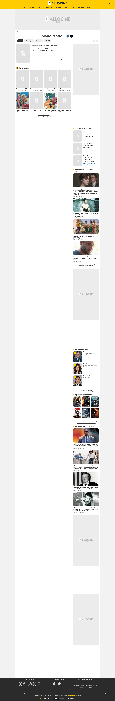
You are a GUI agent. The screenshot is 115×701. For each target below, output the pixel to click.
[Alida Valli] (77, 160)
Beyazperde (76, 685)
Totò (84, 131)
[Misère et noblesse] (50, 100)
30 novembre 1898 (43, 48)
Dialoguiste (54, 45)
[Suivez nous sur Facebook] (21, 684)
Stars (22, 31)
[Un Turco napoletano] (64, 100)
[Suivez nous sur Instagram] (30, 684)
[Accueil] (57, 3)
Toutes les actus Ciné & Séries (86, 265)
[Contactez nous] (39, 684)
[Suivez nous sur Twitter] (25, 684)
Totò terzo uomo (87, 147)
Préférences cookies (53, 693)
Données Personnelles (64, 693)
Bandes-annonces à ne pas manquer (86, 422)
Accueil (18, 31)
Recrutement (21, 693)
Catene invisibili (87, 159)
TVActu (58, 8)
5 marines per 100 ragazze (22, 88)
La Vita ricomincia (87, 157)
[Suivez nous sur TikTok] (34, 684)
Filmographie (24, 68)
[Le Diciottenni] (64, 79)
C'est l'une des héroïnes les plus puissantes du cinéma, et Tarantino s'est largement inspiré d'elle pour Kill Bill (85, 215)
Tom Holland (86, 375)
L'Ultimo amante (50, 88)
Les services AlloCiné (95, 693)
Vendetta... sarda (87, 149)
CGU (32, 693)
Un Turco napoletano (64, 110)
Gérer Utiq (103, 693)
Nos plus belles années (36, 88)
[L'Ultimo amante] (50, 79)
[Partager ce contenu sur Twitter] (71, 36)
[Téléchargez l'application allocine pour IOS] (54, 683)
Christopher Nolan (88, 352)
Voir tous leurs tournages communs (89, 164)
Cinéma (32, 8)
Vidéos (66, 8)
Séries (40, 8)
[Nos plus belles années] (36, 79)
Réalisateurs (27, 31)
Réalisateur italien (34, 31)
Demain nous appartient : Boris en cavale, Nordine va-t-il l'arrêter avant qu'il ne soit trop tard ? (85, 258)
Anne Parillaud (87, 364)
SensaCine (89, 683)
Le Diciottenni (64, 88)
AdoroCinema (90, 685)
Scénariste (46, 45)
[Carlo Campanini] (77, 148)
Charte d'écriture (84, 693)
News (25, 8)
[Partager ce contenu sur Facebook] (67, 36)
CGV (35, 693)
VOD (73, 8)
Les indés (81, 8)
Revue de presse (75, 693)
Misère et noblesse (50, 110)
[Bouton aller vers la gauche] (94, 41)
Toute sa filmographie (43, 116)
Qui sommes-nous (12, 693)
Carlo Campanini (87, 143)
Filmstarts (76, 683)
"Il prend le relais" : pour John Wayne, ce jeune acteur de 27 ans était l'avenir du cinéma (85, 488)
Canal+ (89, 8)
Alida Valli (85, 155)
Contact (5, 693)
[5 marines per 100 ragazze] (22, 79)
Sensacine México (83, 687)
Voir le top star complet (86, 390)
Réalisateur (39, 45)
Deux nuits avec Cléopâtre (36, 110)
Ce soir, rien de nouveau (89, 161)
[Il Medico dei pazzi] (22, 100)
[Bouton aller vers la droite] (97, 41)
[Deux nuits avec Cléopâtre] (36, 100)
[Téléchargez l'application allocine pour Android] (60, 683)
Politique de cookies (42, 693)
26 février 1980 (39, 50)
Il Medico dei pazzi (22, 110)
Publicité (27, 693)
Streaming (49, 8)
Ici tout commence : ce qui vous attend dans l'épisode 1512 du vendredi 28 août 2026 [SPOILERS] (85, 236)
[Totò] (77, 136)
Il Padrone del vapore (88, 145)
